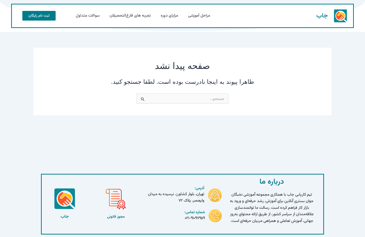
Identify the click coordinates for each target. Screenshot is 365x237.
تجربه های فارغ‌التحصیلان (130, 16)
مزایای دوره (169, 16)
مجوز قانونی (116, 217)
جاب (322, 16)
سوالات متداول (88, 16)
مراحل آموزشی (199, 16)
